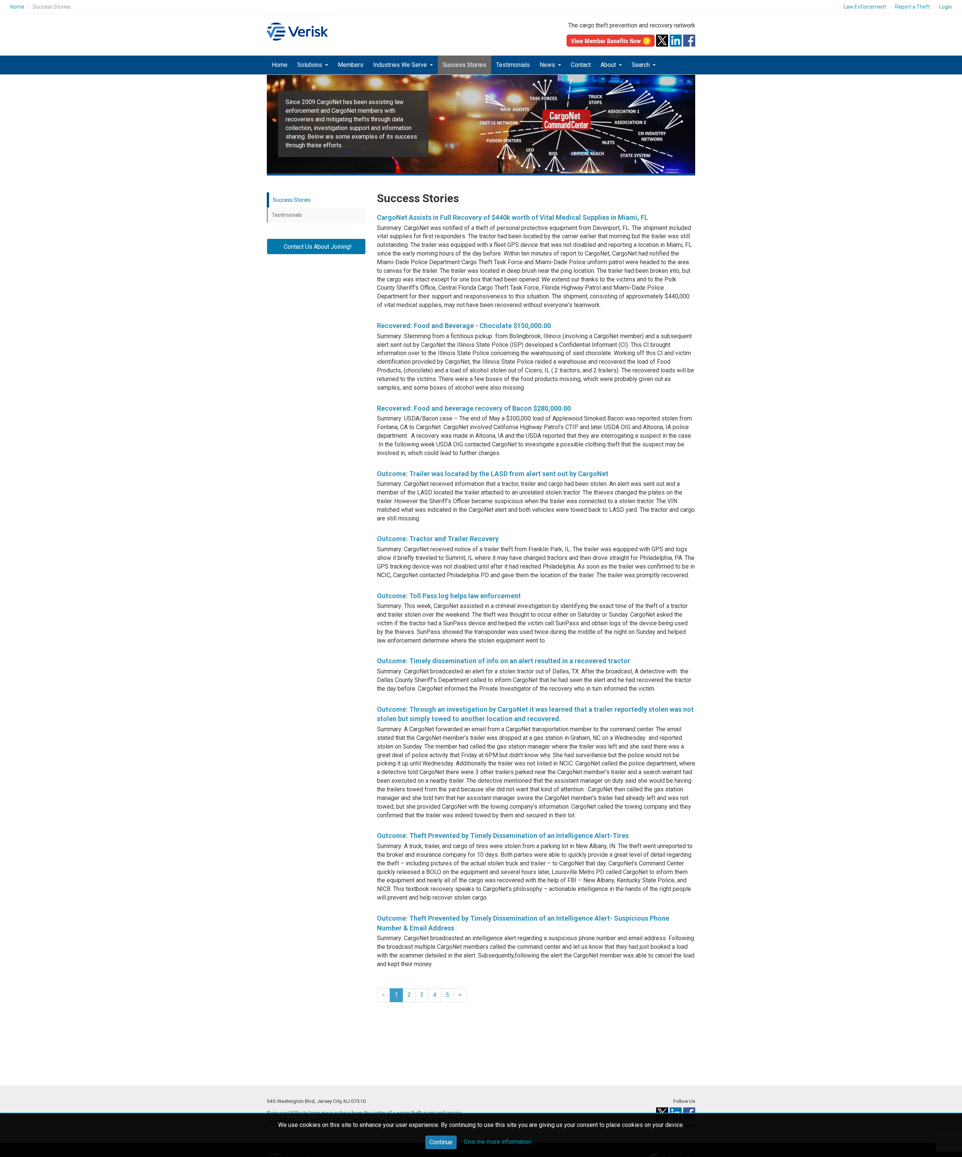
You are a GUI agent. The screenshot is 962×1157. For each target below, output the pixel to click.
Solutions (310, 64)
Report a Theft (912, 7)
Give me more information (497, 1141)
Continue (441, 1142)
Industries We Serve (400, 64)
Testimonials (513, 64)
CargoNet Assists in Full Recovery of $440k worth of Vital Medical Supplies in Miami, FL (512, 217)
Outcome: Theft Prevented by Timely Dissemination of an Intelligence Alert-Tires (503, 835)
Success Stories (464, 64)
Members (350, 64)
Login (945, 7)
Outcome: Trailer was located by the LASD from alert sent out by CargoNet (492, 474)
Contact (581, 64)
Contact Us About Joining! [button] (316, 246)
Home (17, 7)
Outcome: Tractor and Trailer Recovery (438, 539)
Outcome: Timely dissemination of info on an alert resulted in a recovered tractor (503, 661)
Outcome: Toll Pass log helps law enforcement (449, 596)
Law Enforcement (865, 7)
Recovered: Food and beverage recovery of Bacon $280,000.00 (474, 408)
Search (641, 64)
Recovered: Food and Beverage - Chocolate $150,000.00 (464, 326)
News (548, 64)
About (608, 64)
